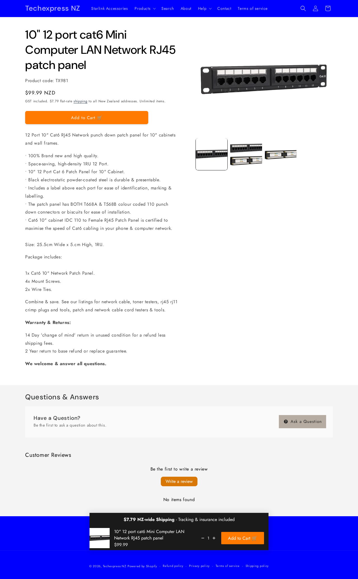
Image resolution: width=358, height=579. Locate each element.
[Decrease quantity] (203, 538)
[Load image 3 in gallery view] (280, 154)
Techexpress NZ (114, 566)
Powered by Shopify (142, 566)
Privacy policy (199, 566)
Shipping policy (257, 566)
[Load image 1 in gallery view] (211, 154)
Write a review (179, 481)
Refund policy (173, 566)
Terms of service (228, 566)
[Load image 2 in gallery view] (246, 154)
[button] (144, 8)
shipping (81, 101)
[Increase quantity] (214, 538)
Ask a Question (305, 421)
